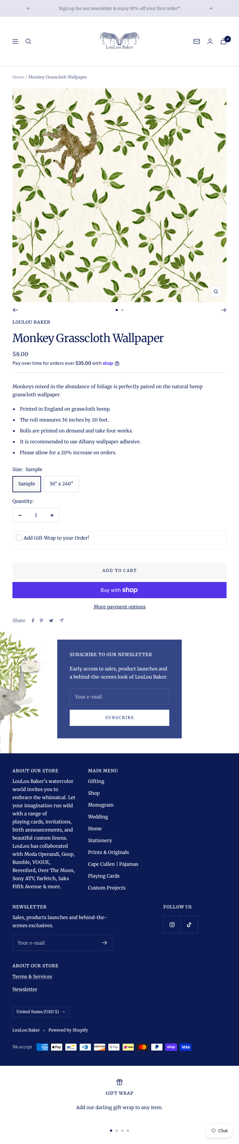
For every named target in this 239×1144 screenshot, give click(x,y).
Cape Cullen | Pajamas (113, 864)
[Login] (210, 41)
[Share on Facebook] (33, 620)
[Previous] (15, 310)
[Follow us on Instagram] (171, 924)
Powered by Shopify (68, 1030)
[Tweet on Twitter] (51, 620)
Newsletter (24, 989)
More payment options (120, 607)
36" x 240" (61, 484)
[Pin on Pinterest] (41, 620)
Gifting (96, 781)
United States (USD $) (37, 1011)
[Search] (28, 41)
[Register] (104, 943)
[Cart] (223, 41)
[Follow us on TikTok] (189, 924)
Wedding (98, 817)
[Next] (224, 310)
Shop (94, 793)
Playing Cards (104, 876)
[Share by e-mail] (61, 620)
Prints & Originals (108, 852)
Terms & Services (32, 977)
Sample (26, 484)
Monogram (101, 805)
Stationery (100, 840)
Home (18, 77)
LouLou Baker (31, 322)
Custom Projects (106, 888)
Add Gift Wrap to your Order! (56, 538)
